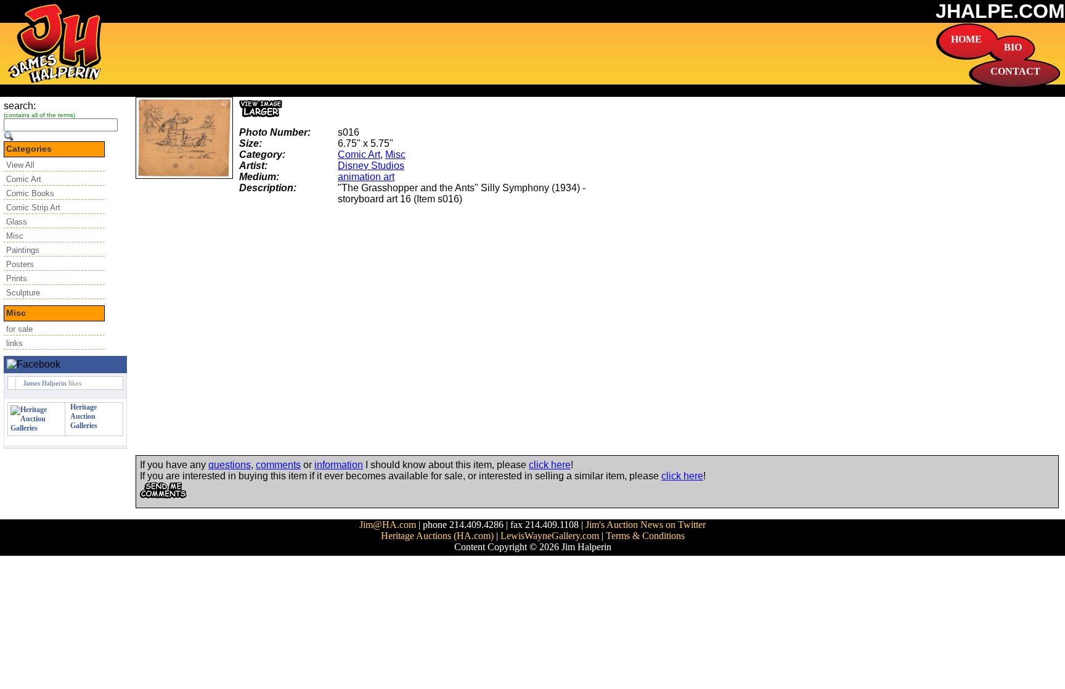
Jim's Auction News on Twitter (646, 524)
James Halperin (45, 383)
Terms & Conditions (645, 535)
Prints (16, 278)
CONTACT (1015, 71)
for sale (19, 329)
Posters (20, 264)
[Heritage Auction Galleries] (36, 428)
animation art (366, 176)
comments (278, 465)
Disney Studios (371, 165)
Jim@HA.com (387, 524)
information (338, 465)
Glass (16, 221)
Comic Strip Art (33, 207)
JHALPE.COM (1000, 11)
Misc (14, 236)
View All (20, 165)
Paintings (22, 250)
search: (20, 106)
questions (229, 465)
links (14, 343)
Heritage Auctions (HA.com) (437, 535)
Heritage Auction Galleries (83, 416)
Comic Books (30, 193)
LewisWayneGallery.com (549, 535)
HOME (966, 39)
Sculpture (23, 292)
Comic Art (23, 179)
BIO (1013, 47)
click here (550, 465)
